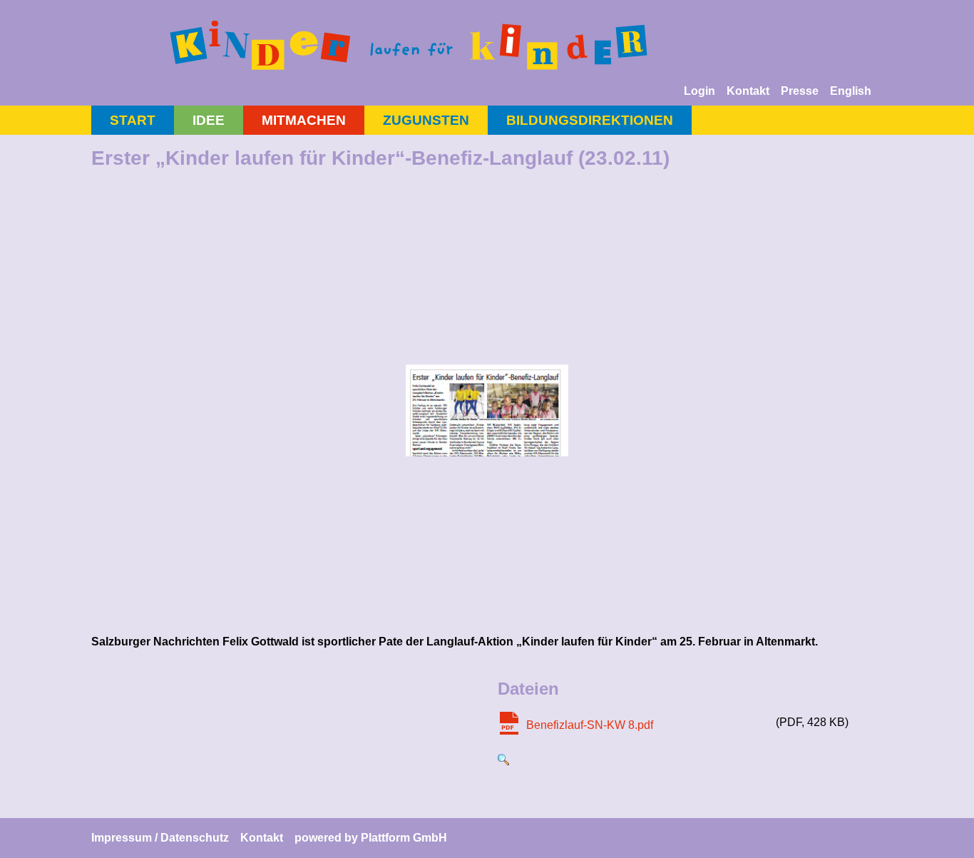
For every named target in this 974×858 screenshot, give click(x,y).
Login (699, 91)
